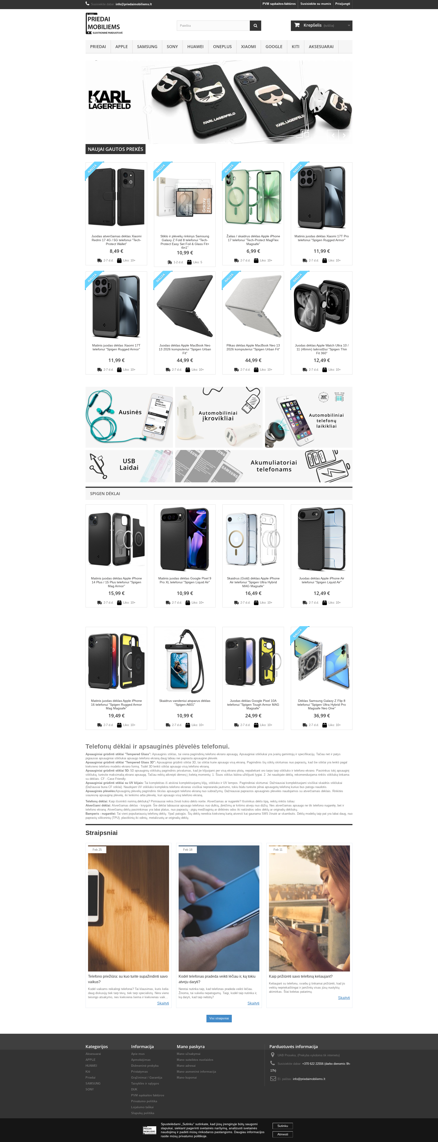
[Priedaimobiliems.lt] (128, 23)
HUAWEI (195, 46)
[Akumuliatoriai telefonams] (263, 466)
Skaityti (163, 1003)
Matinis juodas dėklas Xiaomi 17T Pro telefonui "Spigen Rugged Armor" (322, 238)
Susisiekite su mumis (315, 3)
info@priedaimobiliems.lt (309, 1079)
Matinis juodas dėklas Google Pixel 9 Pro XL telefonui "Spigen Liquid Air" (184, 580)
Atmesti (282, 1134)
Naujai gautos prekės (115, 149)
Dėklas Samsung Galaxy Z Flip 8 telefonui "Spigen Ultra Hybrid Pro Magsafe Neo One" (321, 704)
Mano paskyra (191, 1046)
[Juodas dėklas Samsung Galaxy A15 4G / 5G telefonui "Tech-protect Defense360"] (219, 102)
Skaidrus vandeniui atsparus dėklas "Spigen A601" (184, 702)
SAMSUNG (147, 46)
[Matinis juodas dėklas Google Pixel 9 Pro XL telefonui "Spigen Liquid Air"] (184, 538)
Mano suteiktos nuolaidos (195, 1060)
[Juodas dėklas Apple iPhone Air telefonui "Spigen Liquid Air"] (321, 538)
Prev (333, 136)
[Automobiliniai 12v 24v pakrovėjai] (219, 417)
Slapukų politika (142, 1113)
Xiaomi (248, 46)
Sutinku (282, 1126)
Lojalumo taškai (142, 1107)
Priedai (98, 46)
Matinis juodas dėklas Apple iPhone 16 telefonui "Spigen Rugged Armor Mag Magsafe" (116, 704)
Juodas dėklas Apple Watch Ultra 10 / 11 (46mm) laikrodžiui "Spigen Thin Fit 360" (322, 349)
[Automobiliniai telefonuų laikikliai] (308, 417)
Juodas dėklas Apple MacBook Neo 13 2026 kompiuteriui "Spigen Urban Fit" (185, 349)
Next (344, 136)
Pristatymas (139, 1071)
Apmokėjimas (141, 1060)
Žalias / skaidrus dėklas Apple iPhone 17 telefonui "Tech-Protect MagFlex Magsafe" (253, 240)
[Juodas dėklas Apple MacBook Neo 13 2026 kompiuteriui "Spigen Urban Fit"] (184, 305)
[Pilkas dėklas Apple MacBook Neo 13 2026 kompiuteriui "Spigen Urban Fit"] (253, 305)
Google (274, 46)
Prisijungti (342, 3)
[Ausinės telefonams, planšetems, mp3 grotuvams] (129, 417)
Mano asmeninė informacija (196, 1071)
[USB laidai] (129, 466)
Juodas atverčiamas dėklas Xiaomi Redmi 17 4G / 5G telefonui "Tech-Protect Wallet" (116, 240)
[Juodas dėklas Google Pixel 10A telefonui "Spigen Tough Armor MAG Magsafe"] (253, 661)
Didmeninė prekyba (145, 1065)
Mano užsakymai (189, 1054)
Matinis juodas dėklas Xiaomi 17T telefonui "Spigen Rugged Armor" (116, 347)
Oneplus (222, 46)
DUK (134, 1089)
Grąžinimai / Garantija (146, 1077)
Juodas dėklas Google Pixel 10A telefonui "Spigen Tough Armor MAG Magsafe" (253, 704)
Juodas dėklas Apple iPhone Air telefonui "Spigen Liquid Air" (321, 580)
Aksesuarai (321, 46)
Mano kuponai (187, 1077)
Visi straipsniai (219, 1018)
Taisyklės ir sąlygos (145, 1083)
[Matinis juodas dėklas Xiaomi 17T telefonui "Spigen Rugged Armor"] (116, 305)
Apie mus (138, 1054)
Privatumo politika (144, 1101)
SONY (172, 46)
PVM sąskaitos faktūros (147, 1095)
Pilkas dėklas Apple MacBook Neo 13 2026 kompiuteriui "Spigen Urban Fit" (253, 347)
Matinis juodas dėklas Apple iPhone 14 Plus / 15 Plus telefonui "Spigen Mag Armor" (116, 582)
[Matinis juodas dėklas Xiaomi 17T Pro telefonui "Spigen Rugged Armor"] (321, 196)
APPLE (121, 46)
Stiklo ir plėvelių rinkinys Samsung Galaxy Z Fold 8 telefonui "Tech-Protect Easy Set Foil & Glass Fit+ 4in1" (184, 241)
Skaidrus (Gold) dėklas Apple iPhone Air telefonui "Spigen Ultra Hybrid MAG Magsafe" (253, 582)
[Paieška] (255, 26)
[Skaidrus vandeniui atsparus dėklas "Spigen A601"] (184, 661)
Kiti (296, 46)
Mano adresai (186, 1065)
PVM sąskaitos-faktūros (279, 3)
